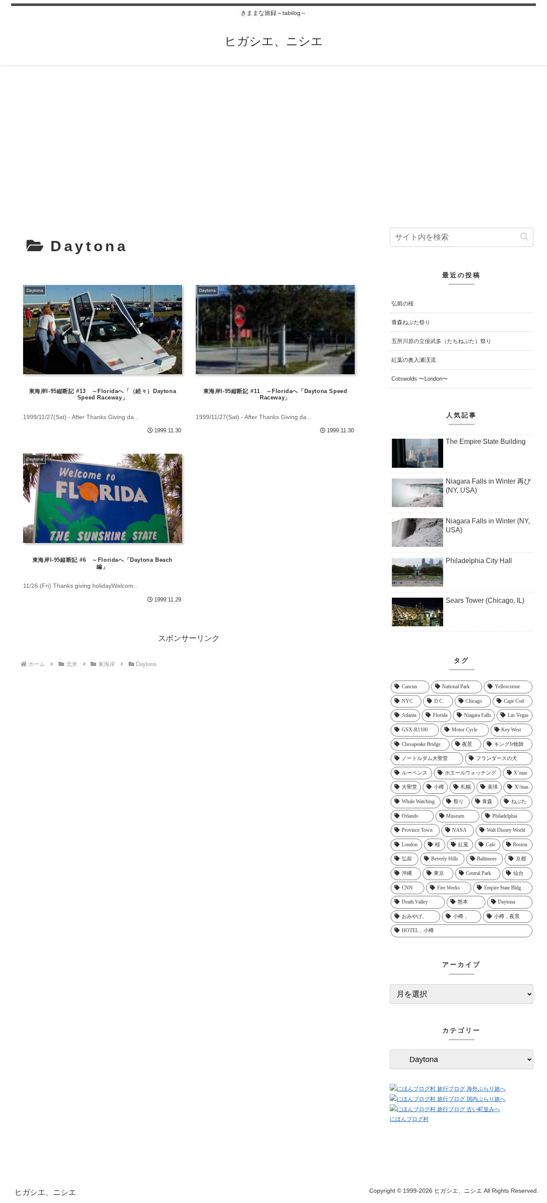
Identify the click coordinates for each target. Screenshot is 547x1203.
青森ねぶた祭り (410, 322)
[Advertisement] (273, 135)
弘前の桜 (402, 303)
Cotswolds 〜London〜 (419, 379)
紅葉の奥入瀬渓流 (413, 360)
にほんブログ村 (409, 1119)
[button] (524, 237)
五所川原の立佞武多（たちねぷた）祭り (441, 341)
